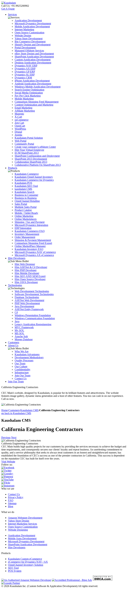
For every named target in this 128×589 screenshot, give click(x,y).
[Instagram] (7, 485)
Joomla (18, 134)
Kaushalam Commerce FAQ (30, 231)
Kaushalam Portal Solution (29, 137)
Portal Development (25, 47)
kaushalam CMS (23, 189)
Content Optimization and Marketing (34, 104)
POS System (14, 570)
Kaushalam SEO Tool (26, 186)
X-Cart (18, 116)
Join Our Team (22, 375)
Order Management (25, 237)
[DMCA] (102, 580)
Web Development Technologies (32, 291)
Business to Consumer (26, 195)
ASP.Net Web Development (29, 300)
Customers (13, 342)
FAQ (10, 500)
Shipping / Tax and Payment (29, 222)
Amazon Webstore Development (25, 517)
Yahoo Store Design (18, 520)
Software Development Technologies (34, 294)
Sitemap (12, 503)
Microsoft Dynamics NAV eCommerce (35, 252)
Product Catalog (23, 210)
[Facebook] (7, 467)
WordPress (20, 128)
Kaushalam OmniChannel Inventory (34, 176)
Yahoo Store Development (28, 38)
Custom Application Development (32, 59)
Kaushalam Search (24, 192)
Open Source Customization (29, 32)
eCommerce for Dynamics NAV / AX (28, 561)
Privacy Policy (15, 497)
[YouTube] (7, 479)
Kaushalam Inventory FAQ (29, 249)
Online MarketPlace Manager (30, 246)
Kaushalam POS (23, 183)
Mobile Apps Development (22, 538)
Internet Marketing (24, 29)
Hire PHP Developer (25, 270)
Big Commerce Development (30, 41)
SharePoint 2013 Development (31, 158)
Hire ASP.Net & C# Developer (31, 267)
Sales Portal (21, 204)
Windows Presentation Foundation (33, 315)
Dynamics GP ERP (25, 71)
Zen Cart (19, 122)
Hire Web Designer (25, 264)
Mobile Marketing (24, 98)
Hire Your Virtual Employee (29, 149)
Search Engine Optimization (29, 89)
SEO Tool (13, 567)
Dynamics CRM (23, 77)
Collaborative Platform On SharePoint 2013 (38, 164)
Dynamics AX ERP (25, 68)
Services (12, 14)
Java (17, 321)
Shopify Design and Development (32, 44)
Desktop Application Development (33, 62)
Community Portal (24, 143)
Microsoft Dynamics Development (33, 23)
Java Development (24, 306)
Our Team (20, 363)
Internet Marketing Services (22, 523)
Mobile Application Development (32, 26)
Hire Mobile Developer (27, 273)
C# (16, 312)
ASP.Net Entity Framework (29, 309)
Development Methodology (29, 357)
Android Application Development (33, 83)
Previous (5, 437)
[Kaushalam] (8, 2)
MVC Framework (24, 327)
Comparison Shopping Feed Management (36, 101)
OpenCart (20, 125)
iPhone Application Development (32, 80)
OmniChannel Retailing (27, 201)
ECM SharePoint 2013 (27, 152)
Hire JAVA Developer (26, 282)
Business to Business (26, 198)
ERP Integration (23, 228)
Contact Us (20, 378)
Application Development (28, 20)
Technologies (15, 285)
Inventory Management (27, 234)
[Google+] (7, 473)
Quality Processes (24, 360)
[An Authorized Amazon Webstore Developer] (26, 580)
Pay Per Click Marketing (28, 95)
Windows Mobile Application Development (37, 86)
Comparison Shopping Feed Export (33, 243)
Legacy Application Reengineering (33, 324)
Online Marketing (24, 216)
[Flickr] (5, 482)
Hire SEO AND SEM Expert (30, 276)
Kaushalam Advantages (27, 354)
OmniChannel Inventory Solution (25, 564)
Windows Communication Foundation (35, 318)
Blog (10, 506)
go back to (16, 413)
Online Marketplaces (25, 219)
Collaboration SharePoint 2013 (31, 161)
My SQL (19, 330)
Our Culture (21, 366)
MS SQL (19, 333)
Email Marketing (23, 107)
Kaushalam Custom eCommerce (25, 558)
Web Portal (20, 140)
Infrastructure (22, 372)
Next (13, 437)
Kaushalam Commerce (27, 173)
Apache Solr (21, 336)
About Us (13, 345)
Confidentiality (22, 369)
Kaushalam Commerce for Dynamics (34, 180)
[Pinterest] (7, 476)
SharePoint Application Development (34, 56)
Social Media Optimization (29, 92)
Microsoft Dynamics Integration (31, 225)
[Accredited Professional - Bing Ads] (72, 580)
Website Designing (18, 529)
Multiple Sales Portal (25, 207)
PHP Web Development (27, 303)
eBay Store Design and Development (34, 53)
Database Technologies (27, 297)
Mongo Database (24, 339)
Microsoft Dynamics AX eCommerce (34, 255)
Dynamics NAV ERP (26, 65)
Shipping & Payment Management (33, 240)
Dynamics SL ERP (25, 74)
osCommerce (21, 119)
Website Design (23, 35)
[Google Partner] (10, 583)
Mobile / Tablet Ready (26, 213)
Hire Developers (16, 258)
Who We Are (21, 351)
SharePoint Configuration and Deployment (37, 155)
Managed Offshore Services (29, 50)
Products (12, 167)
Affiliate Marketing (25, 110)
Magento (19, 113)
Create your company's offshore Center (35, 146)
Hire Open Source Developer (30, 279)
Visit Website (8, 461)
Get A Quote (8, 8)
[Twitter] (6, 470)
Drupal (18, 131)
